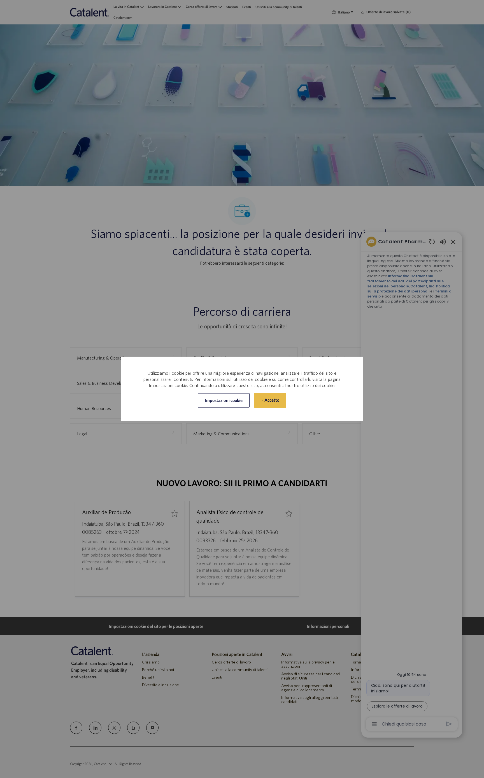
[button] (224, 400)
